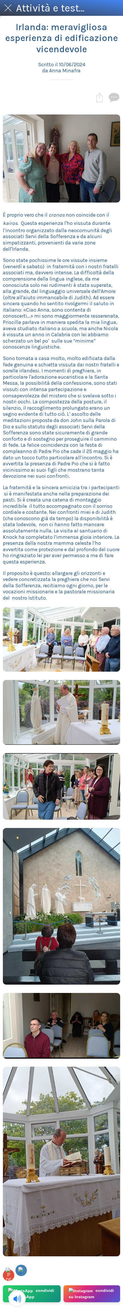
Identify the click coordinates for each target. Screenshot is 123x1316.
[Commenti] (113, 97)
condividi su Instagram (91, 1293)
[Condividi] (99, 97)
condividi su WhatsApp (31, 1293)
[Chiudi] (8, 8)
